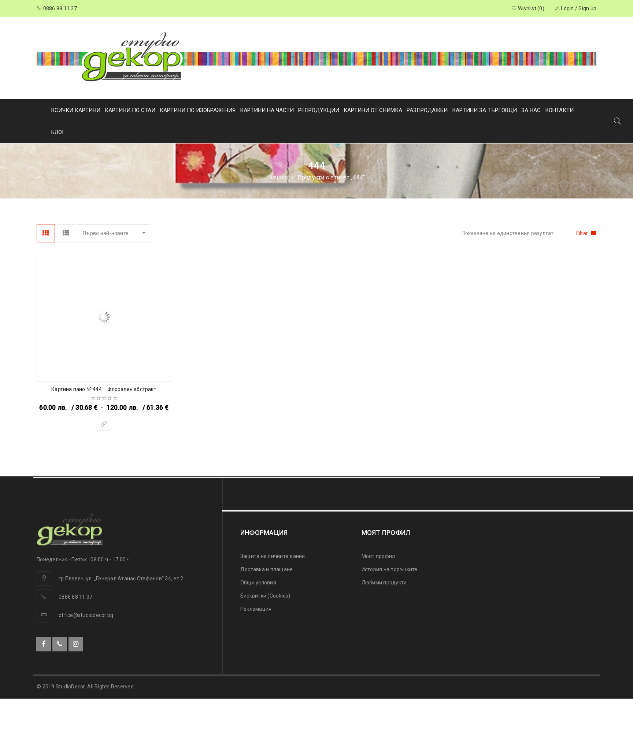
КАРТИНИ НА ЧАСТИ (267, 110)
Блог (58, 132)
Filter (582, 233)
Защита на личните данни (272, 556)
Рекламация (256, 609)
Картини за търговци (484, 110)
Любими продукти (384, 582)
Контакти (559, 110)
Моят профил (378, 556)
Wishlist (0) (530, 8)
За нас (531, 110)
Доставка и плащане (266, 569)
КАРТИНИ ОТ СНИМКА (373, 110)
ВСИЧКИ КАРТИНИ (75, 110)
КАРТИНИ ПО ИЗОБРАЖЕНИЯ (198, 110)
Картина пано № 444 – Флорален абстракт (103, 389)
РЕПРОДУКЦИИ (318, 110)
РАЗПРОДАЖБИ (427, 110)
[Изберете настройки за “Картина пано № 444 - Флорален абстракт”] (104, 423)
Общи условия (258, 582)
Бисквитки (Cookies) (265, 596)
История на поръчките (390, 569)
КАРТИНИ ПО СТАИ (130, 110)
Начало (278, 177)
